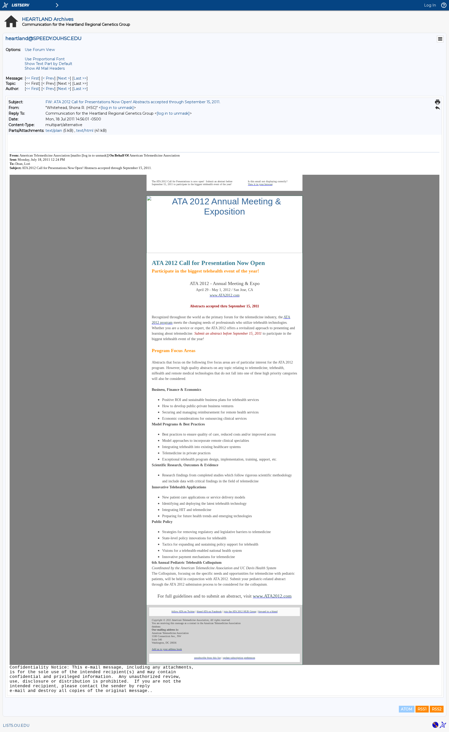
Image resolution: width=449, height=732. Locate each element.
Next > (64, 78)
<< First (32, 78)
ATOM (406, 709)
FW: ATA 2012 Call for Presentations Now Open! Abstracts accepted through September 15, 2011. (132, 102)
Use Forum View (40, 49)
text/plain (53, 130)
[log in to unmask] (117, 107)
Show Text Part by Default (48, 63)
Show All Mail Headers (45, 68)
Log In (430, 5)
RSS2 (436, 709)
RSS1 (422, 709)
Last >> (80, 78)
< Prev (48, 78)
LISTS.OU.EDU (16, 725)
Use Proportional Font (45, 59)
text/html (84, 130)
